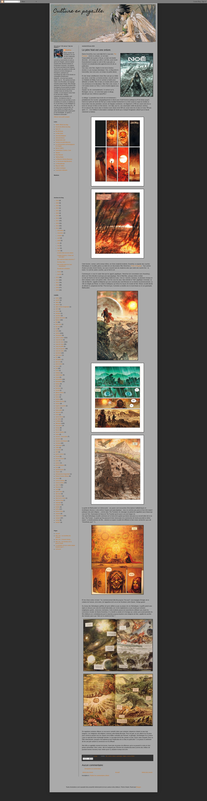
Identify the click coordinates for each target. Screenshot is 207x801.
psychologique (60, 465)
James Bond (59, 417)
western (58, 522)
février (59, 272)
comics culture (112, 756)
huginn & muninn (61, 406)
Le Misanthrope (60, 163)
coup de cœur (60, 344)
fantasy (58, 384)
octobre (59, 235)
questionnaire (60, 469)
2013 (57, 277)
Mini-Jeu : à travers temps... (63, 539)
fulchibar (58, 388)
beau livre (58, 324)
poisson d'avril (60, 458)
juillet (59, 240)
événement (59, 379)
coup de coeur (60, 342)
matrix (57, 434)
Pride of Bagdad (136, 266)
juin (58, 243)
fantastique (59, 381)
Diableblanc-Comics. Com (63, 150)
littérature (58, 423)
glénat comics (60, 392)
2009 (57, 287)
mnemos (58, 439)
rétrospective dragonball (63, 474)
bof (56, 329)
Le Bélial (58, 421)
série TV (58, 485)
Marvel (58, 430)
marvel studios (60, 432)
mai (58, 245)
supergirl (58, 502)
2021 (57, 210)
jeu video (58, 419)
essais (57, 377)
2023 (57, 208)
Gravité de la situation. (63, 268)
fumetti (57, 390)
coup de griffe (60, 346)
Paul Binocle (59, 155)
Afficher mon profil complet (61, 117)
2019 (57, 215)
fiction (57, 386)
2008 (57, 290)
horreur (58, 403)
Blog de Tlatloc (60, 166)
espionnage (59, 375)
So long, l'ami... (61, 262)
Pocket (58, 456)
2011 (57, 282)
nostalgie (58, 450)
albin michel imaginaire (62, 307)
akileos (58, 304)
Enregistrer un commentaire (93, 768)
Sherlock (58, 487)
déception (58, 359)
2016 (57, 223)
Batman (58, 320)
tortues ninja (59, 511)
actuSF (58, 300)
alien (57, 309)
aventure (58, 315)
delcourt (58, 362)
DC (56, 357)
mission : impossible (61, 436)
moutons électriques (61, 441)
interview (58, 412)
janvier (59, 274)
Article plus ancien (147, 772)
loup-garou (59, 425)
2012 (57, 280)
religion (124, 756)
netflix (57, 447)
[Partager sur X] (88, 759)
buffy (57, 331)
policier (58, 463)
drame (57, 366)
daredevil (58, 353)
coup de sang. (60, 351)
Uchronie (58, 549)
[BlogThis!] (86, 759)
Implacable (59, 410)
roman (57, 478)
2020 (57, 213)
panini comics (60, 454)
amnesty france (60, 138)
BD (106, 756)
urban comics (59, 516)
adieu (57, 302)
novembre (60, 233)
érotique (58, 373)
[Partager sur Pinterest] (92, 759)
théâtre (58, 507)
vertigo (58, 520)
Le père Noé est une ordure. (65, 253)
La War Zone (59, 133)
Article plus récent (87, 772)
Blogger (138, 787)
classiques (59, 335)
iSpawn (58, 152)
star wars (58, 494)
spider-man (59, 491)
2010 (57, 285)
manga (58, 428)
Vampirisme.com (60, 140)
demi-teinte (59, 364)
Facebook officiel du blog (63, 127)
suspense (58, 505)
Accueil (117, 772)
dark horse (59, 355)
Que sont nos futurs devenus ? (66, 259)
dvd (57, 368)
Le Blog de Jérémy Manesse (64, 159)
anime (57, 311)
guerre (57, 395)
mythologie (119, 756)
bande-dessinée (60, 318)
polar (57, 461)
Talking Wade (60, 157)
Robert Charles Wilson (62, 476)
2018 (57, 218)
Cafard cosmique (61, 168)
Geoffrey (68, 50)
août (58, 238)
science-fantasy (60, 480)
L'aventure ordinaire (61, 170)
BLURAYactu (59, 131)
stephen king (59, 500)
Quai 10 (58, 129)
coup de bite (59, 340)
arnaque (58, 313)
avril (58, 248)
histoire (58, 399)
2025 (57, 203)
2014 (57, 228)
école (57, 370)
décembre (60, 230)
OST (57, 452)
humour (58, 408)
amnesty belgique (61, 135)
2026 (57, 200)
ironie (57, 414)
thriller (57, 509)
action (57, 298)
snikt (57, 489)
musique (58, 443)
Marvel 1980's (60, 148)
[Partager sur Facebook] (90, 759)
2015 (57, 226)
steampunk (59, 496)
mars (59, 250)
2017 (57, 220)
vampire (58, 518)
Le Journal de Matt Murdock (64, 161)
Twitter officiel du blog (62, 124)
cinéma (58, 333)
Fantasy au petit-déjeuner (63, 142)
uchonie (58, 513)
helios (57, 397)
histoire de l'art (60, 401)
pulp (57, 467)
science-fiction (130, 756)
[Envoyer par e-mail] (84, 759)
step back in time (60, 498)
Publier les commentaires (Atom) (99, 775)
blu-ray (58, 326)
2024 (57, 205)
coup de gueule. (60, 348)
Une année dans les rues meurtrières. (64, 265)
